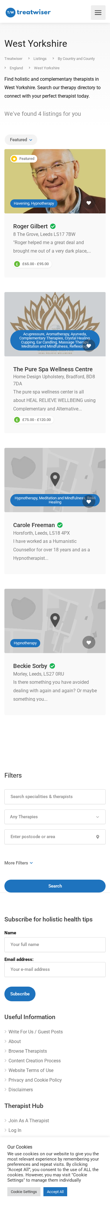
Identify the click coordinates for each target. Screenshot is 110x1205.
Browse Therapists (28, 1051)
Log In (15, 1130)
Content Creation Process (35, 1061)
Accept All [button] (55, 1192)
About (15, 1041)
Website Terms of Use (31, 1070)
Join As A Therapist (29, 1120)
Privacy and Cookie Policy (35, 1080)
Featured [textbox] (18, 139)
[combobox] (21, 139)
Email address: (18, 959)
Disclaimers (21, 1089)
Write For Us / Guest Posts (36, 1032)
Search (55, 886)
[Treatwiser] (29, 12)
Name (10, 932)
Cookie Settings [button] (24, 1192)
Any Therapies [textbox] (24, 816)
